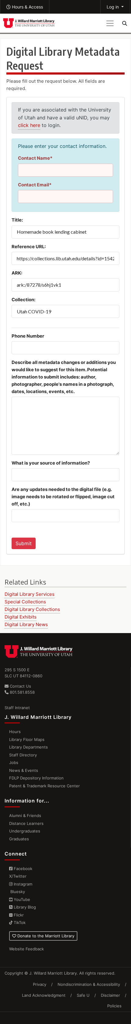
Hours (15, 731)
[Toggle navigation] (110, 23)
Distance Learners (26, 823)
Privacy (39, 984)
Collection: (23, 299)
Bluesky (17, 891)
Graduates (19, 838)
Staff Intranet (17, 707)
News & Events (23, 770)
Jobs (13, 762)
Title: (17, 220)
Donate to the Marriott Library (45, 935)
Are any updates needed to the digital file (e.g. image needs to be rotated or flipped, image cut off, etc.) (63, 497)
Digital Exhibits (21, 617)
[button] (24, 7)
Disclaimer (110, 995)
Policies (114, 1005)
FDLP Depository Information (36, 778)
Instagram (22, 884)
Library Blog (24, 907)
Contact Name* (35, 158)
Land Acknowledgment (44, 995)
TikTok (19, 922)
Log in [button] (113, 6)
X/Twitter (18, 876)
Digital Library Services (30, 594)
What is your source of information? (51, 463)
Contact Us (20, 686)
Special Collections (25, 602)
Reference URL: (29, 246)
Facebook (22, 868)
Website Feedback (26, 948)
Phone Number (28, 336)
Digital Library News (26, 624)
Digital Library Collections (32, 609)
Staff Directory (23, 754)
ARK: (17, 273)
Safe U (83, 995)
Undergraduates (24, 831)
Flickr (18, 914)
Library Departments (28, 747)
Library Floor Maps (26, 739)
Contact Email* (34, 185)
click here (29, 125)
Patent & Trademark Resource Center (44, 785)
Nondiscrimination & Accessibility (89, 984)
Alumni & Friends (25, 815)
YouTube (21, 899)
